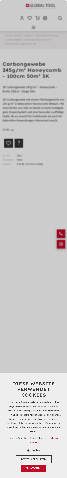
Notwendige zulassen (33, 459)
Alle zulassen (33, 468)
